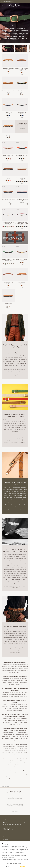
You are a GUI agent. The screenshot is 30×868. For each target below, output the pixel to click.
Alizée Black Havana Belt (8, 177)
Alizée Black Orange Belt (22, 155)
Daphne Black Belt (22, 112)
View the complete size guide (15, 509)
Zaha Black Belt (8, 303)
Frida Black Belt (21, 90)
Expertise (5, 839)
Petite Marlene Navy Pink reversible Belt (22, 200)
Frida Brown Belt (8, 133)
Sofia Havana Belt (22, 282)
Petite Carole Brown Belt (22, 259)
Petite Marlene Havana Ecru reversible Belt (22, 177)
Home (3, 786)
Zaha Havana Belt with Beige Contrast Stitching (21, 69)
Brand (4, 836)
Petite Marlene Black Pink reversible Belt (8, 223)
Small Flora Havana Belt (8, 282)
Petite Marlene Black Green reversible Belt (8, 260)
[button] (25, 5)
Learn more (22, 128)
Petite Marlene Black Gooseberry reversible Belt (22, 223)
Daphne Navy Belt (8, 112)
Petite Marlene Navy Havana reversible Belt (8, 200)
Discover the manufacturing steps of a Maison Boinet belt (15, 586)
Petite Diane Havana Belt (8, 90)
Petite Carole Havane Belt (8, 68)
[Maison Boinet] (13, 5)
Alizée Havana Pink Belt (8, 155)
